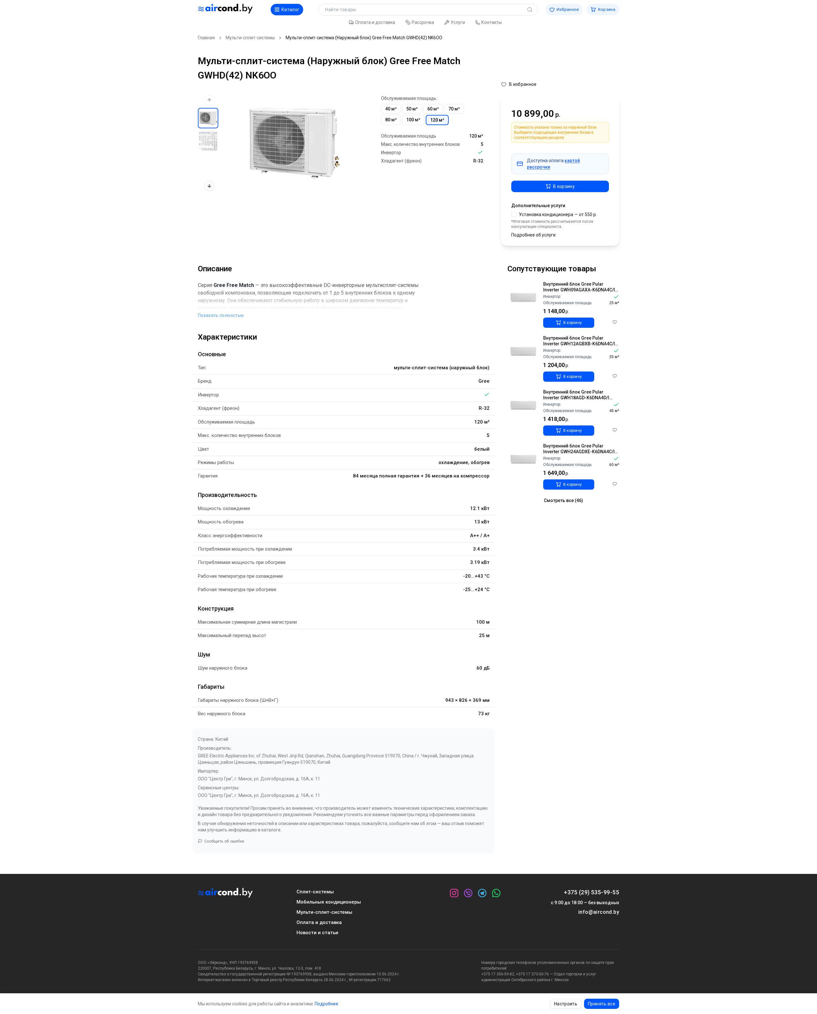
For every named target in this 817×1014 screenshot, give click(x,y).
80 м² (391, 119)
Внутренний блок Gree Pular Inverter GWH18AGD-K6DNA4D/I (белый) (576, 397)
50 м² (412, 108)
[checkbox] (513, 214)
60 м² (433, 108)
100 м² (413, 119)
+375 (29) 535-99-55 (591, 892)
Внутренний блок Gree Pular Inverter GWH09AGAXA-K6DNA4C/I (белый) (579, 290)
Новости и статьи (317, 932)
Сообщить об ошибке (224, 841)
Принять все (601, 1003)
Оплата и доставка (319, 922)
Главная (206, 37)
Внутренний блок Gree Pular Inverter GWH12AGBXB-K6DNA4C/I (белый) (579, 343)
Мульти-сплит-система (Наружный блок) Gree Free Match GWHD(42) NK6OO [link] (364, 37)
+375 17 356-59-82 (497, 974)
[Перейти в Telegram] (482, 893)
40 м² (391, 108)
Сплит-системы (315, 892)
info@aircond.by (598, 912)
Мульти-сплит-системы (250, 37)
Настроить (565, 1003)
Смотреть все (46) (563, 500)
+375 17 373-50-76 (532, 974)
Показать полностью (221, 315)
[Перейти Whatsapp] (496, 893)
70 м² (454, 108)
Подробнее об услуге (533, 234)
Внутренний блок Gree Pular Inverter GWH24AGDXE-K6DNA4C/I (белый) (579, 451)
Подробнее (326, 1003)
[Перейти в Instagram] (454, 893)
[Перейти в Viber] (468, 893)
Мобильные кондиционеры (328, 902)
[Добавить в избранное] (614, 322)
